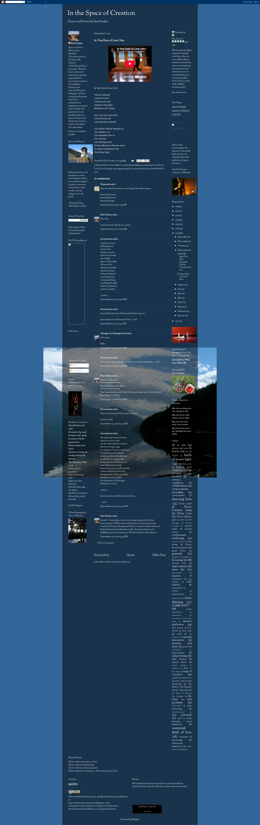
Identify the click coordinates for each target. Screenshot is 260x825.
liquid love (177, 598)
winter (182, 749)
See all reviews (179, 92)
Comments (77, 370)
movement (176, 618)
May (180, 297)
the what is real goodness (182, 699)
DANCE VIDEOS (180, 111)
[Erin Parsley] (173, 125)
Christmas (176, 473)
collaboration (179, 486)
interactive (177, 572)
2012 (177, 228)
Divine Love (184, 513)
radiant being (179, 656)
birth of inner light (111, 165)
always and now (180, 448)
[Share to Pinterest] (148, 160)
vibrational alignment (177, 745)
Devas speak (185, 503)
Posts (74, 365)
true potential (140, 168)
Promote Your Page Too (180, 128)
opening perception (122, 168)
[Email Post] (132, 160)
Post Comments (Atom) (118, 561)
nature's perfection (182, 622)
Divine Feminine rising (182, 508)
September (183, 250)
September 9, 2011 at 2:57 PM (113, 399)
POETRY (176, 114)
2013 (177, 224)
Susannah (105, 184)
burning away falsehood (182, 469)
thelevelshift (176, 706)
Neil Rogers (177, 627)
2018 (177, 206)
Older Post (159, 555)
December (183, 236)
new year (187, 630)
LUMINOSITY (180, 606)
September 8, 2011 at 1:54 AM (113, 204)
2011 (177, 233)
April (180, 302)
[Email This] (137, 160)
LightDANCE (178, 594)
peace (185, 646)
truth (179, 718)
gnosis (185, 547)
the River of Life (180, 693)
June (180, 293)
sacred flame (179, 662)
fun (182, 542)
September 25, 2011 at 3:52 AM (114, 506)
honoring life (179, 560)
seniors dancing (179, 665)
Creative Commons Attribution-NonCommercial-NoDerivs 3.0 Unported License (93, 807)
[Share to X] (143, 160)
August (181, 284)
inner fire (178, 570)
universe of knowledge (182, 738)
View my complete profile (77, 133)
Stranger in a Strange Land (113, 333)
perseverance (178, 652)
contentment (178, 495)
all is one (179, 445)
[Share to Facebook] (145, 160)
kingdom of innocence (182, 577)
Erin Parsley (106, 214)
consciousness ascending (180, 490)
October (182, 245)
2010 (177, 321)
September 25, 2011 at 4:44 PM (114, 536)
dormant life (179, 520)
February (182, 311)
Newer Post (101, 555)
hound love (179, 563)
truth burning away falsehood (182, 721)
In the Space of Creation (101, 13)
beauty (176, 451)
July (180, 289)
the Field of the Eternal (182, 685)
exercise (175, 542)
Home (130, 555)
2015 (177, 215)
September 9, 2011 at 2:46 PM (113, 366)
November (183, 241)
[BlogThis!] (140, 160)
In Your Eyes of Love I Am (183, 276)
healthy (186, 557)
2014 (177, 219)
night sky (182, 634)
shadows (175, 668)
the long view (182, 690)
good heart (179, 550)
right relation (179, 659)
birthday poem (185, 464)
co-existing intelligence (132, 165)
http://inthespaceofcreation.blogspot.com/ (89, 802)
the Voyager (177, 696)
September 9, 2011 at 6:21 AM (113, 347)
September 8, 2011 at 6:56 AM (113, 229)
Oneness (175, 637)
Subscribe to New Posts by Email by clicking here (76, 230)
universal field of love (182, 730)
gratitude (177, 554)
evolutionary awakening (179, 536)
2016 (177, 211)
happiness (176, 557)
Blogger (135, 819)
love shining (106, 168)
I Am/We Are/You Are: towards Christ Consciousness (184, 261)
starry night (179, 681)
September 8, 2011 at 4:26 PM (113, 299)
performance (177, 650)
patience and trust (182, 645)
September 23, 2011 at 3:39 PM (114, 423)
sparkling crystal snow (182, 677)
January (182, 315)
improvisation (180, 566)
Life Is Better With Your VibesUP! (181, 361)
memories (176, 615)
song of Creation (182, 673)
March (181, 306)
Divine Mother (184, 516)
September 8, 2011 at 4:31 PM (113, 323)
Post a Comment (106, 542)
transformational (178, 712)
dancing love (150, 165)
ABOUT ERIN (179, 107)
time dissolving (182, 707)
